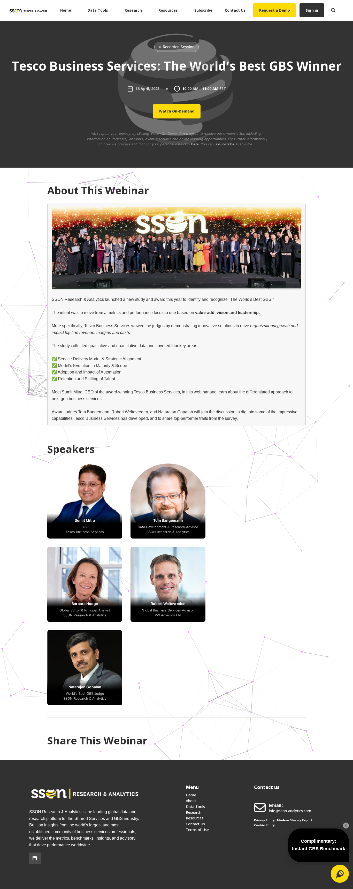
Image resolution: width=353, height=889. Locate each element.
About (191, 800)
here (195, 144)
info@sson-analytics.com (290, 810)
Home (65, 10)
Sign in (312, 10)
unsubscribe (224, 144)
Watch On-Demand (176, 111)
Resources (168, 10)
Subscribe (203, 10)
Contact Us (235, 10)
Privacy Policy (264, 820)
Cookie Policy (264, 825)
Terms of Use (197, 829)
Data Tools (98, 10)
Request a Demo (274, 10)
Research (133, 10)
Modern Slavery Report (294, 820)
